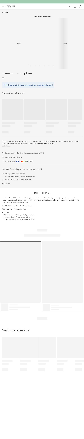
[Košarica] (80, 6)
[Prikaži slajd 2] (35, 66)
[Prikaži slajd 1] (30, 66)
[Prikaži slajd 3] (40, 66)
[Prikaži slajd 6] (54, 66)
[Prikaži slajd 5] (49, 66)
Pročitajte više (6, 146)
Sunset (6, 12)
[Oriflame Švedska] (10, 6)
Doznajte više (6, 183)
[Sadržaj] (3, 6)
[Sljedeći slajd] (65, 43)
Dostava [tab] (46, 193)
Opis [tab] (36, 193)
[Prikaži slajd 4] (44, 66)
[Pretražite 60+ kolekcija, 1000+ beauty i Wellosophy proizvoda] (70, 6)
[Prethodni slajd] (19, 43)
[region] (42, 43)
